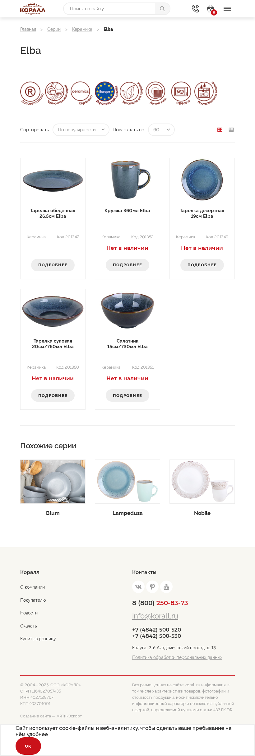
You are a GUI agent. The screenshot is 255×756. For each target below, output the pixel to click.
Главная (28, 29)
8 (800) (160, 603)
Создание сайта (35, 716)
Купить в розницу (38, 638)
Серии (54, 29)
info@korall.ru (155, 615)
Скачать (28, 625)
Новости (29, 612)
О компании (32, 587)
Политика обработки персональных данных (177, 657)
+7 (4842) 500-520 (156, 630)
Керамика (82, 29)
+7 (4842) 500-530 (156, 636)
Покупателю (33, 600)
